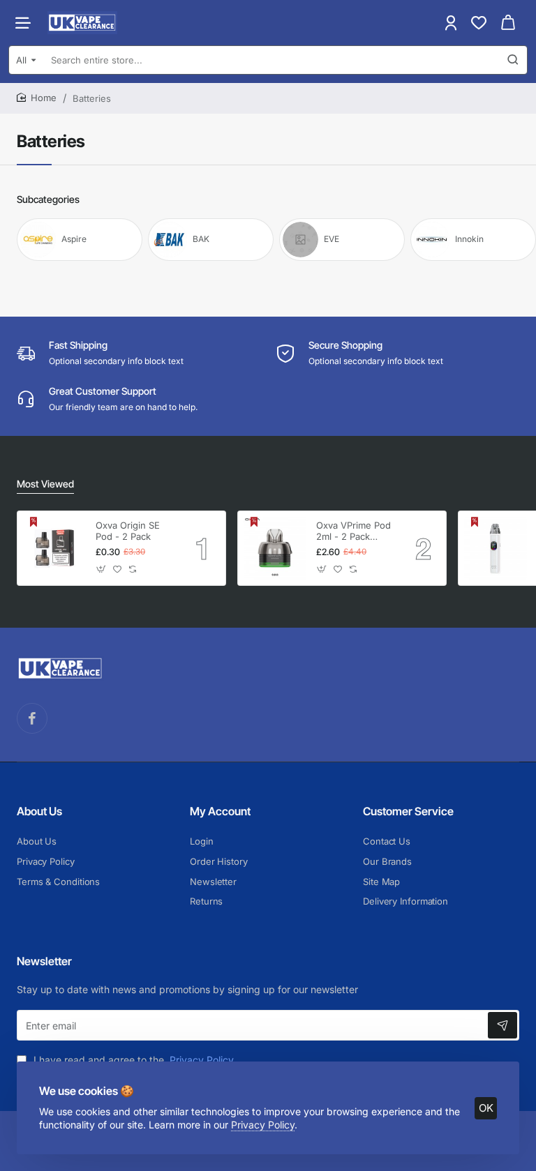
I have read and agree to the (132, 1060)
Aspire (74, 239)
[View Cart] (508, 22)
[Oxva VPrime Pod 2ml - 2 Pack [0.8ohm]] (275, 548)
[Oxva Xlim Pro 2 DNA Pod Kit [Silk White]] (495, 548)
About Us (39, 811)
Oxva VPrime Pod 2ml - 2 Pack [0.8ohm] (353, 532)
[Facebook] (32, 718)
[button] (101, 569)
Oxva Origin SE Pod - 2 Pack (128, 531)
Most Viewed (45, 484)
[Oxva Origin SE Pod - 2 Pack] (54, 548)
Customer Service (408, 811)
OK (486, 1108)
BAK (201, 239)
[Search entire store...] (513, 60)
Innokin (469, 239)
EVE (331, 239)
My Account (220, 811)
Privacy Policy (263, 1125)
